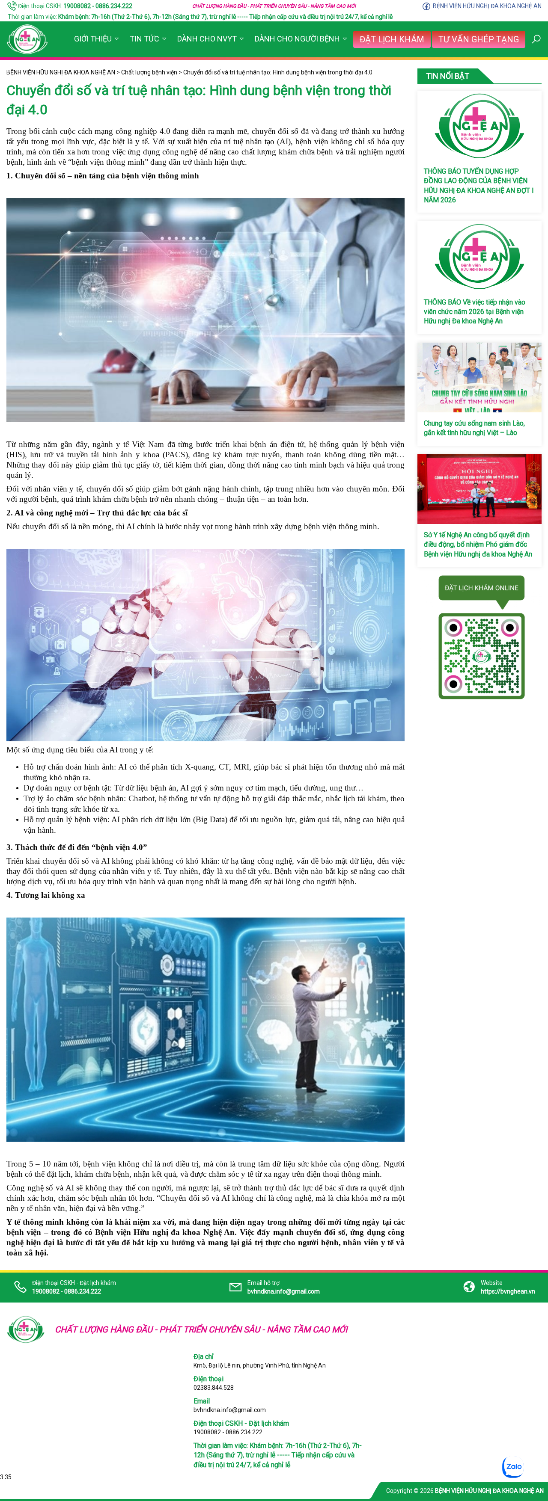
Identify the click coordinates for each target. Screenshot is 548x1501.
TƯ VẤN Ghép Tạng (478, 39)
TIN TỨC (144, 38)
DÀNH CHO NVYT (207, 38)
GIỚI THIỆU (93, 38)
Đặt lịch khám (392, 39)
